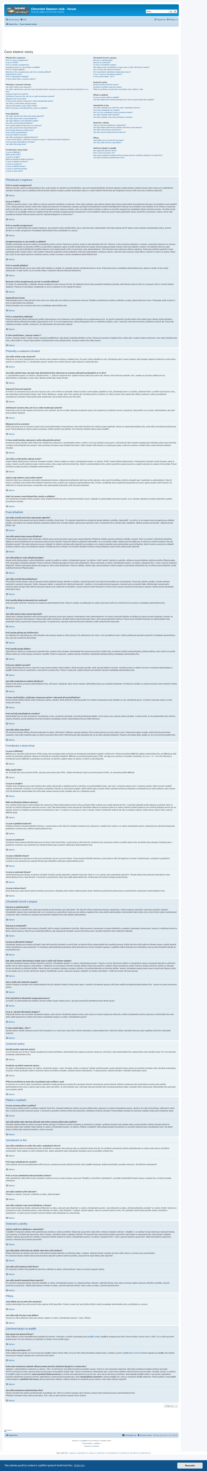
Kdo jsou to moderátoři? (102, 62)
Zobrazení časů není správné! (17, 94)
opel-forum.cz (101, 1453)
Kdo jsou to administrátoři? (103, 60)
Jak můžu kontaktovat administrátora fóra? (109, 157)
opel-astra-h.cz (83, 1453)
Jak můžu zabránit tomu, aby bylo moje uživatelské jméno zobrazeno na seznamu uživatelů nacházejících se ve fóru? (47, 90)
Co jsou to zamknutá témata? (16, 169)
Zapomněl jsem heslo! (14, 74)
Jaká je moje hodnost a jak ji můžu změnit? (21, 106)
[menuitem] (23, 19)
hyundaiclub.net (113, 1453)
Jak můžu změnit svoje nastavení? (18, 87)
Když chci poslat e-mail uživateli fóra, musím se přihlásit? (27, 108)
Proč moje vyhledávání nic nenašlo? (106, 110)
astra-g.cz (73, 1453)
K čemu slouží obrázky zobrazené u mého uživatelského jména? (29, 101)
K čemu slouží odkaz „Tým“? (104, 76)
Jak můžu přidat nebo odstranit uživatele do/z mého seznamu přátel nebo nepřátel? (123, 100)
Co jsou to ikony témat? (14, 171)
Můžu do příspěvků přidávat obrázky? (20, 159)
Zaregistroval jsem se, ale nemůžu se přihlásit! (23, 67)
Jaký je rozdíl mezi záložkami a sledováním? (109, 125)
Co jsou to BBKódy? (13, 152)
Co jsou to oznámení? (14, 164)
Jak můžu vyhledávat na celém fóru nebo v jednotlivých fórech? (116, 108)
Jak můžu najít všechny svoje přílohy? (107, 142)
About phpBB (58, 1339)
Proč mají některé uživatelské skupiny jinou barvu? (112, 72)
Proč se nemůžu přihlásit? (15, 69)
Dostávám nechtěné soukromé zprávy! (107, 87)
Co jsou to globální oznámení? (17, 161)
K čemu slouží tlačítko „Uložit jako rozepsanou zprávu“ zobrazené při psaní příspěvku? (38, 139)
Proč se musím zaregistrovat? (17, 60)
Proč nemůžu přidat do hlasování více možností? (24, 125)
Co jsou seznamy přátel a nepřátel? (106, 97)
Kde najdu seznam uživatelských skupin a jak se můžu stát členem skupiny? (121, 67)
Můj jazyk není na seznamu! (16, 99)
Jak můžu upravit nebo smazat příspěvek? (21, 118)
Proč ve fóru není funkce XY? (104, 153)
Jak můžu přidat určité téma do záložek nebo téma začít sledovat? (117, 127)
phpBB (105, 429)
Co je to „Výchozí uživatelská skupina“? (107, 74)
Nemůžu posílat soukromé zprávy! (106, 84)
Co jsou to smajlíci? (13, 157)
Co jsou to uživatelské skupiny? (105, 65)
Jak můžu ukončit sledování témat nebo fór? (109, 132)
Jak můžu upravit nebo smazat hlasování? (21, 128)
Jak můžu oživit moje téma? (16, 144)
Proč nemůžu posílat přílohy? (16, 132)
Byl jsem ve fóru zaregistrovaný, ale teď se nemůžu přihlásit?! (28, 72)
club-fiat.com (124, 1453)
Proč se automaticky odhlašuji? (17, 76)
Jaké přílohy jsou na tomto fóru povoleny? (108, 140)
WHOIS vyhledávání (14, 1372)
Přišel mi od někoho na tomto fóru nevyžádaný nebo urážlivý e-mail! (118, 89)
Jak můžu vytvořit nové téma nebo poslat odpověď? (25, 116)
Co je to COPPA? (12, 62)
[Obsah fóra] (18, 10)
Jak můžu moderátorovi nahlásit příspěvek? (22, 137)
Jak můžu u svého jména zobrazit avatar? (21, 103)
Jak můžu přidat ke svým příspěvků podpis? (22, 121)
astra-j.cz (92, 1453)
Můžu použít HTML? (13, 154)
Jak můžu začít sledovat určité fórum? (107, 130)
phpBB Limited (94, 1337)
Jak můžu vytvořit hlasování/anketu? (19, 123)
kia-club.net (134, 1453)
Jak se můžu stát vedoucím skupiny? (107, 69)
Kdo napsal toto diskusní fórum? (105, 150)
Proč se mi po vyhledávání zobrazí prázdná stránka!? (113, 112)
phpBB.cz (97, 1443)
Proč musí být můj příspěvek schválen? (20, 142)
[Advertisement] (91, 37)
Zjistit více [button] (79, 1465)
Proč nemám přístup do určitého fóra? (20, 130)
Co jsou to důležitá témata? (16, 166)
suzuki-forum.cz (145, 1453)
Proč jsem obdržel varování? (16, 135)
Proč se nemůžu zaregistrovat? (17, 65)
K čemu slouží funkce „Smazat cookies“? (21, 79)
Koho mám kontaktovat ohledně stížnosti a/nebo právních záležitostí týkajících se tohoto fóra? (127, 155)
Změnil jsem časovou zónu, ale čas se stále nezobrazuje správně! (30, 96)
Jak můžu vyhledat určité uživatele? (106, 115)
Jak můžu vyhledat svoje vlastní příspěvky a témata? (112, 117)
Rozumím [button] (190, 1465)
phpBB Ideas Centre (130, 1353)
